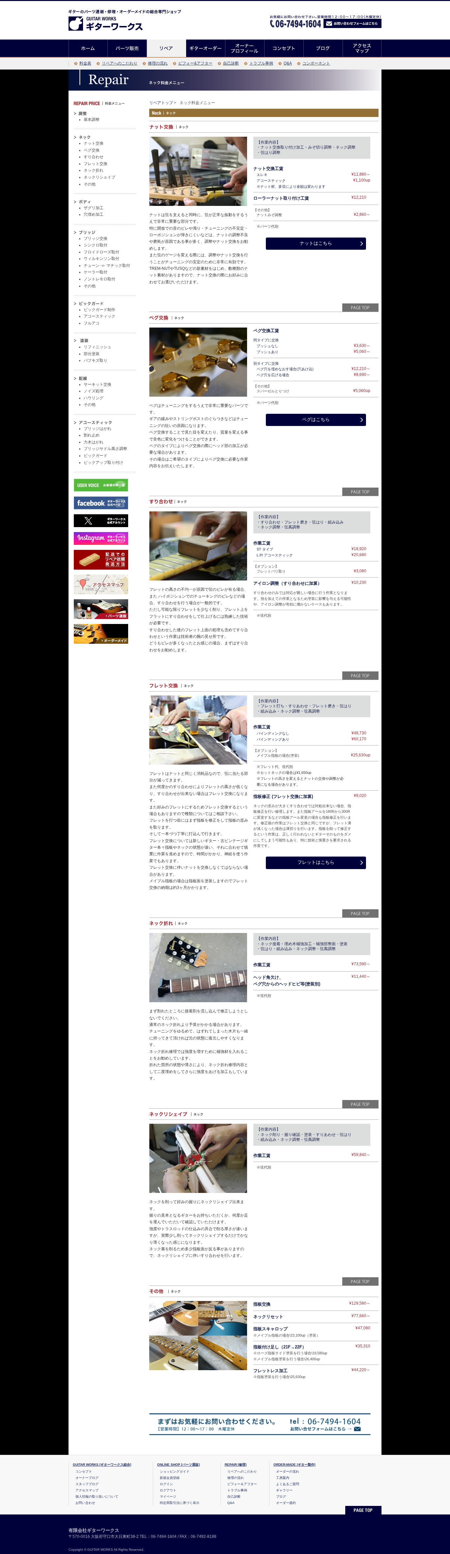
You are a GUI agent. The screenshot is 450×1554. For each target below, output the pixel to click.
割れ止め (91, 435)
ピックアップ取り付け (103, 462)
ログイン (166, 1484)
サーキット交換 (97, 384)
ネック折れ (93, 170)
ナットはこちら (316, 243)
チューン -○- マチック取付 (107, 265)
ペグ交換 (91, 150)
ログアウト (168, 1490)
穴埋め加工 (93, 214)
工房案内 (282, 1478)
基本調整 (91, 119)
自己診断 (231, 63)
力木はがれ (93, 442)
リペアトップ (161, 102)
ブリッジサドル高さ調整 (105, 448)
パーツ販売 (127, 48)
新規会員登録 (170, 1478)
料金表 (85, 63)
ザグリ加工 (93, 208)
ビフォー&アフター (195, 63)
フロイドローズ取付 (101, 252)
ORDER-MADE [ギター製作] (294, 1464)
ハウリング (93, 398)
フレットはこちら (315, 862)
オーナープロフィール (245, 48)
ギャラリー (284, 1490)
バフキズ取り (95, 360)
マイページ (168, 1496)
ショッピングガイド (174, 1471)
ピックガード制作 (99, 309)
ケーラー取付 (95, 272)
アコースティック (99, 316)
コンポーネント (316, 63)
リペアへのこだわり (119, 63)
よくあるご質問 (287, 1484)
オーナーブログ (86, 1478)
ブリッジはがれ (97, 428)
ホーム (88, 48)
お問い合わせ (85, 1503)
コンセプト (284, 48)
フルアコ (91, 323)
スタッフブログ (86, 1484)
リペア (166, 48)
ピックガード (95, 455)
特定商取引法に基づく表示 (179, 1503)
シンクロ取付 (95, 245)
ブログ (323, 48)
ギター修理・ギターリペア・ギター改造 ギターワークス (112, 19)
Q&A (288, 63)
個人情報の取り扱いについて (96, 1496)
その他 (90, 184)
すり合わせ (93, 157)
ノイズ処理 (93, 391)
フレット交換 (95, 163)
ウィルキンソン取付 (101, 258)
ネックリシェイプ (99, 177)
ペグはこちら (316, 419)
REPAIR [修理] (235, 1464)
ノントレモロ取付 (99, 279)
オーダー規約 (286, 1503)
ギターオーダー (205, 48)
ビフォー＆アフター (242, 1484)
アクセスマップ (362, 48)
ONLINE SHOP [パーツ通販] (178, 1464)
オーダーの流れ (287, 1471)
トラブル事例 (261, 63)
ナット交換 (93, 143)
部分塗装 (91, 354)
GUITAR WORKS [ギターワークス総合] (102, 1464)
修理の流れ (158, 63)
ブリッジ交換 (95, 238)
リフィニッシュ (97, 347)
